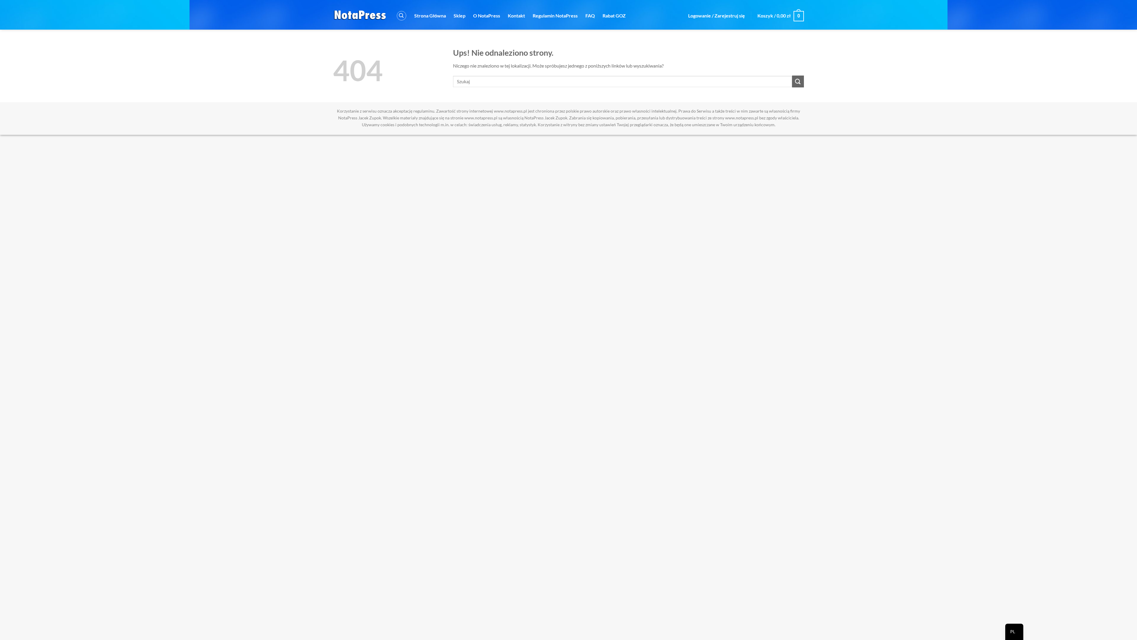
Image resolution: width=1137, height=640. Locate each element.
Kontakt (516, 15)
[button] (401, 15)
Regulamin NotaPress (555, 15)
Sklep (459, 15)
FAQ (590, 15)
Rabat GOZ (614, 15)
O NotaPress (486, 15)
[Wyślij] (798, 81)
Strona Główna (430, 15)
